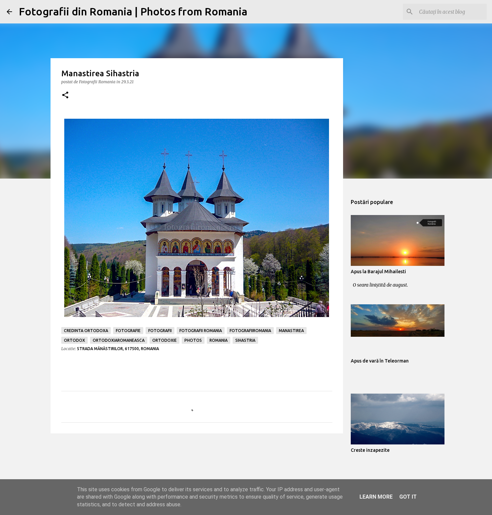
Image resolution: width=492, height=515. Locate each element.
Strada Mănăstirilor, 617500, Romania (118, 348)
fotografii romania (200, 330)
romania (219, 340)
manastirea (291, 330)
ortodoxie (164, 340)
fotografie (128, 330)
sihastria (245, 340)
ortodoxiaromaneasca (119, 340)
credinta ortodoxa (86, 330)
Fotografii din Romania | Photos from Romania (133, 11)
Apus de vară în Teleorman (380, 361)
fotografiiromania (250, 330)
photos (193, 340)
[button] (65, 95)
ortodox (74, 340)
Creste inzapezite (370, 450)
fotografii (160, 330)
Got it (408, 497)
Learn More (376, 497)
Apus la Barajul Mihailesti (378, 271)
